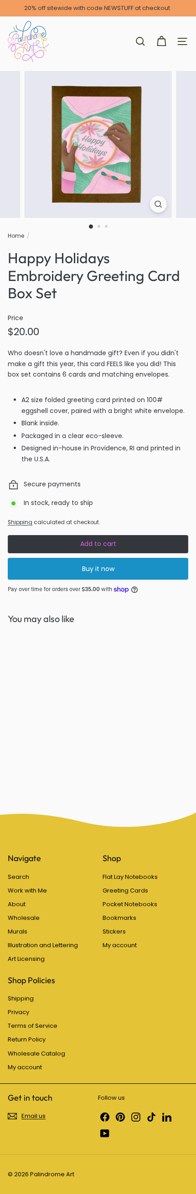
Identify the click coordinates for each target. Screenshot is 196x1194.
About (17, 904)
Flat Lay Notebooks (130, 877)
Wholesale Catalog (36, 1053)
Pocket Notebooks (130, 904)
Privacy (18, 1012)
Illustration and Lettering (43, 945)
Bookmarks (119, 917)
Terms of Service (32, 1025)
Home (16, 236)
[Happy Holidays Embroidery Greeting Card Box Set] (64, 713)
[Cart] (161, 41)
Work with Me (27, 890)
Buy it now (98, 568)
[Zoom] (158, 204)
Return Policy (27, 1039)
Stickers (114, 931)
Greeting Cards (125, 890)
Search (18, 877)
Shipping (20, 522)
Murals (17, 931)
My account (120, 945)
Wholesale (24, 917)
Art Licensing (26, 958)
